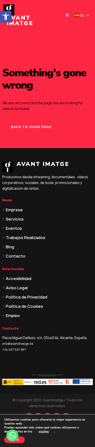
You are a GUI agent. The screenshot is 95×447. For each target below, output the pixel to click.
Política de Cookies (24, 306)
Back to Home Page (31, 127)
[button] (5, 16)
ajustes (44, 432)
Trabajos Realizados (25, 237)
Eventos (14, 228)
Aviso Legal (17, 287)
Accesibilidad (18, 278)
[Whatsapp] (12, 435)
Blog (10, 246)
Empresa (14, 209)
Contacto (15, 256)
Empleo (13, 315)
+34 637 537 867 (14, 349)
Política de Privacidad (26, 297)
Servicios (15, 219)
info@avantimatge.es (17, 343)
